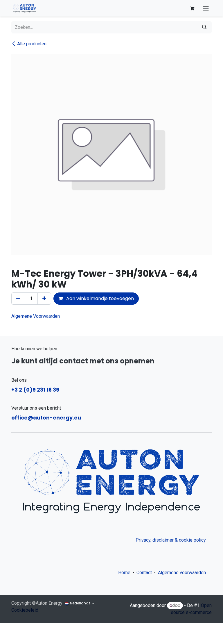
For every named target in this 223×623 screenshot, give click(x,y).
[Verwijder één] (18, 298)
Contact (144, 572)
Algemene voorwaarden (183, 572)
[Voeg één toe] (44, 298)
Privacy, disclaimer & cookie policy (171, 540)
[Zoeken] (204, 27)
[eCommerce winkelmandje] (192, 8)
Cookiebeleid (24, 610)
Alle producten (31, 44)
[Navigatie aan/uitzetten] (206, 8)
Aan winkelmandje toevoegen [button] (99, 298)
